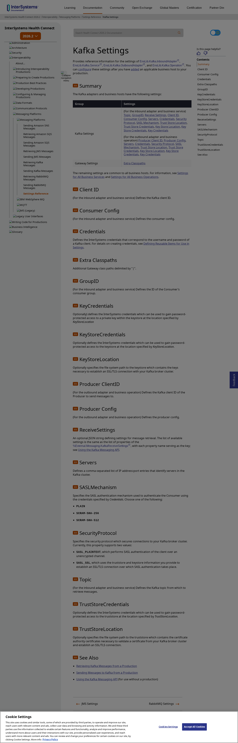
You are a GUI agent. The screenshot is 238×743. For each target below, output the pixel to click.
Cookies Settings (168, 726)
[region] (119, 727)
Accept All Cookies (194, 726)
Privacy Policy (50, 739)
